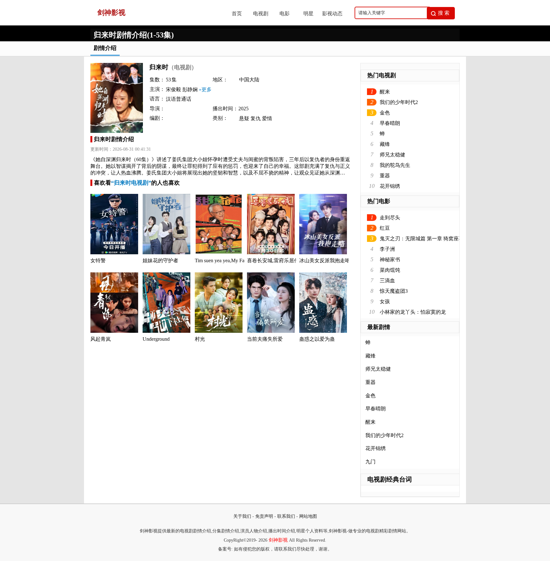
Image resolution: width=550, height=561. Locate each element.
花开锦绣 (390, 186)
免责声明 (264, 516)
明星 (308, 13)
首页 (237, 13)
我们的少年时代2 (399, 102)
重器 (385, 175)
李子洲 (387, 249)
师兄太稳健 (392, 154)
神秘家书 (390, 259)
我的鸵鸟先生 (395, 165)
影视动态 (332, 13)
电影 (284, 13)
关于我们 (242, 516)
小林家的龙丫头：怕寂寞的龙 (413, 312)
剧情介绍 (105, 48)
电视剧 (260, 13)
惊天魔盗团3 (394, 291)
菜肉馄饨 (390, 270)
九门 (370, 461)
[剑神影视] (154, 23)
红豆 (385, 228)
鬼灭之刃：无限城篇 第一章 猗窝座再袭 (424, 238)
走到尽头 (390, 217)
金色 (385, 112)
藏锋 (385, 144)
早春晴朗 (390, 123)
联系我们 (286, 516)
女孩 (385, 301)
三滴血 (387, 280)
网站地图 (308, 516)
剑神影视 (278, 540)
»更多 (205, 89)
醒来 (385, 91)
